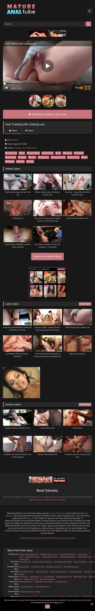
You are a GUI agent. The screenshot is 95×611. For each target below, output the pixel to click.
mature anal (12, 153)
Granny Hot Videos (47, 579)
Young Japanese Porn (59, 572)
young (31, 161)
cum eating (12, 157)
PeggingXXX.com (84, 557)
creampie (79, 153)
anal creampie (34, 153)
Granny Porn (71, 497)
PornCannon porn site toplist (62, 538)
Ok (48, 606)
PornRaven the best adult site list (34, 538)
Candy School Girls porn (42, 562)
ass (59, 153)
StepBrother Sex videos (43, 581)
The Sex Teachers (27, 586)
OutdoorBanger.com (50, 557)
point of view (74, 157)
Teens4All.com (25, 562)
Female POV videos (67, 554)
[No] (92, 604)
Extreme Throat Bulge (11, 497)
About (14, 131)
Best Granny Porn (85, 497)
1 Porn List (41, 497)
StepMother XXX (26, 581)
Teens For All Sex (80, 562)
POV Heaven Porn (27, 572)
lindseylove (44, 157)
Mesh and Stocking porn (29, 554)
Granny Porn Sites (57, 500)
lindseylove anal (59, 157)
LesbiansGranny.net (64, 577)
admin (15, 140)
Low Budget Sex (75, 572)
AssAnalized (24, 567)
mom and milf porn (57, 513)
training (21, 161)
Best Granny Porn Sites (39, 500)
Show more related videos (47, 256)
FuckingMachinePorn (67, 557)
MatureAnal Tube (80, 577)
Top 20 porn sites (37, 567)
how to (33, 157)
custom (23, 157)
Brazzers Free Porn (54, 567)
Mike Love (31, 148)
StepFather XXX (61, 581)
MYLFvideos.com (42, 586)
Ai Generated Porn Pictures (30, 591)
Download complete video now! (49, 114)
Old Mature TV (36, 577)
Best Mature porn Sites (56, 497)
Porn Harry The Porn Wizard (69, 596)
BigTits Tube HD (42, 572)
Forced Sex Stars (29, 497)
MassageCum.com (32, 557)
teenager (11, 161)
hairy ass (30, 518)
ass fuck (68, 153)
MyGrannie (24, 577)
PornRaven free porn (47, 596)
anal (22, 153)
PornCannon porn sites (29, 596)
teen (85, 157)
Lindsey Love (20, 148)
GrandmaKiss (48, 577)
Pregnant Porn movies (49, 554)
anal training (48, 153)
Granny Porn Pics (31, 579)
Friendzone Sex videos (63, 562)
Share (30, 131)
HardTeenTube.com (71, 567)
